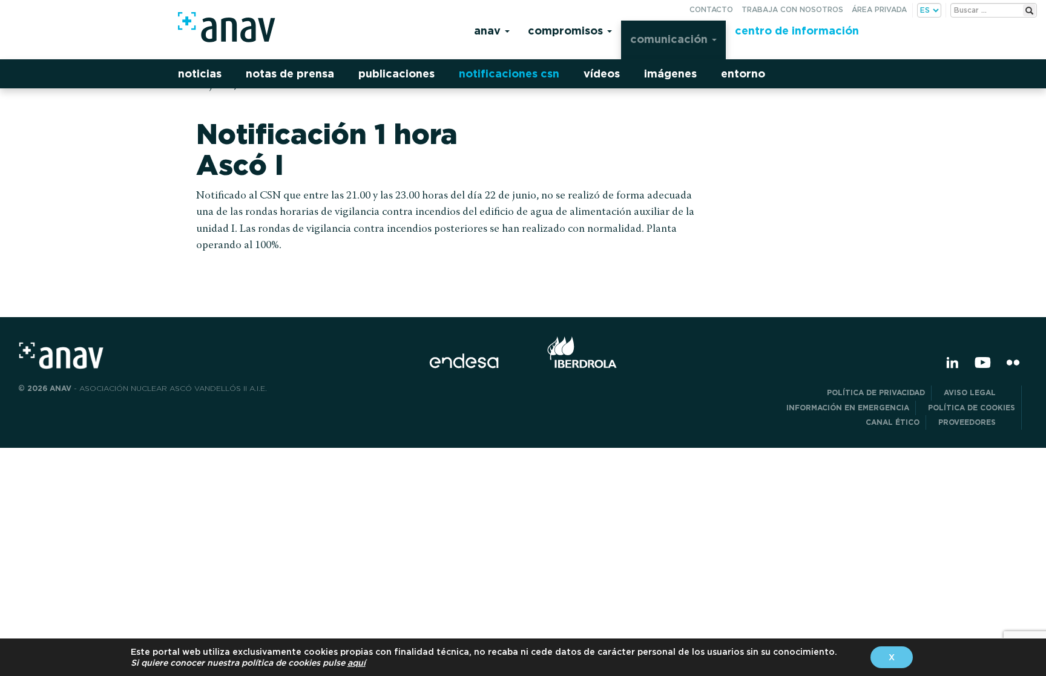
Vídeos (602, 73)
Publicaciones (396, 73)
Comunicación (670, 39)
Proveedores (976, 422)
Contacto (711, 9)
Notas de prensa (290, 73)
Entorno (743, 73)
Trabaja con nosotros (792, 9)
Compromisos (567, 30)
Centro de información (797, 30)
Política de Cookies (971, 408)
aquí (356, 663)
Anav (489, 30)
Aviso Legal (979, 392)
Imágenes (670, 73)
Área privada (879, 9)
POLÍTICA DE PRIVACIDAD (876, 392)
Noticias (200, 73)
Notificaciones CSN (509, 73)
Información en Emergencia (847, 408)
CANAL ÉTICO (892, 422)
